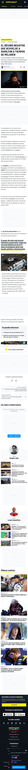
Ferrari (3, 201)
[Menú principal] (3, 2)
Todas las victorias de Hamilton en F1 (13, 332)
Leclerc (17, 150)
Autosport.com (14, 736)
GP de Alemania (20, 157)
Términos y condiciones (9, 762)
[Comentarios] (24, 67)
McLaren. (5, 176)
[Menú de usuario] (24, 2)
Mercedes (17, 102)
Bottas (8, 150)
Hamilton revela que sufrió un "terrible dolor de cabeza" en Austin (13, 336)
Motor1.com (14, 732)
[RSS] (24, 723)
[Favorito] (20, 67)
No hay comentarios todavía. (14, 410)
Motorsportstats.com (14, 739)
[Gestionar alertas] (16, 380)
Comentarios (14, 746)
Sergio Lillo (7, 66)
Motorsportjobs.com (14, 734)
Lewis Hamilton (5, 91)
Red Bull (12, 198)
